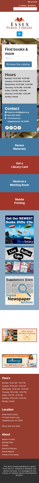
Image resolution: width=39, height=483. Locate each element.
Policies (5, 445)
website (32, 6)
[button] (19, 33)
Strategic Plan (7, 442)
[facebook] (7, 128)
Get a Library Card (19, 165)
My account (32, 2)
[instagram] (11, 128)
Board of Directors (9, 449)
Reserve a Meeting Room (19, 183)
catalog (23, 6)
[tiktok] (19, 128)
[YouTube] (15, 128)
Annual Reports (8, 452)
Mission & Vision (8, 439)
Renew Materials (19, 147)
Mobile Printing (19, 201)
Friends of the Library (10, 455)
